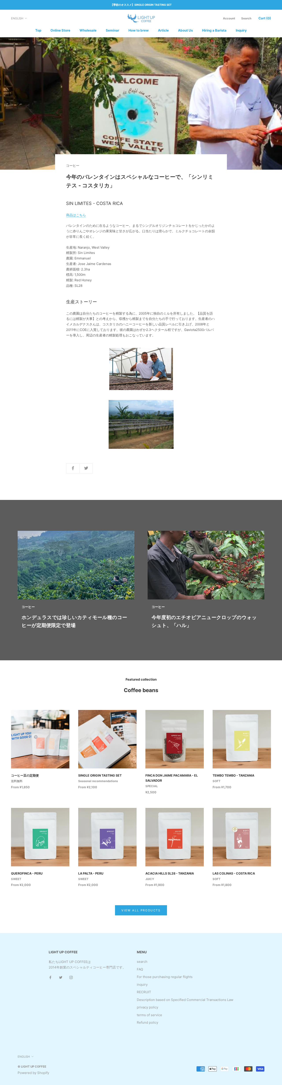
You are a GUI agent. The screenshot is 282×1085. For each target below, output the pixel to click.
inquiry (142, 984)
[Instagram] (71, 977)
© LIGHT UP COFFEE (32, 1066)
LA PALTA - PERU (90, 873)
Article (163, 30)
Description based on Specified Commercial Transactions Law (185, 1000)
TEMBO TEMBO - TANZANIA (233, 775)
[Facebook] (50, 977)
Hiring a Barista (214, 30)
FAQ (140, 969)
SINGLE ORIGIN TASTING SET (100, 775)
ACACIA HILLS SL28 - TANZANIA (169, 873)
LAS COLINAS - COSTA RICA (234, 873)
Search (246, 18)
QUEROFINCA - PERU (27, 873)
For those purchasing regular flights (165, 977)
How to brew (138, 30)
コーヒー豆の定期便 (25, 775)
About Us (185, 30)
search (142, 961)
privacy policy (147, 1007)
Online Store (60, 30)
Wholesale (88, 30)
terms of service (149, 1015)
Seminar (112, 30)
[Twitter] (60, 977)
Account (229, 18)
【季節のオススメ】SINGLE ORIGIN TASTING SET (141, 4)
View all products (140, 910)
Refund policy (147, 1022)
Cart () (264, 18)
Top (38, 30)
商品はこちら (76, 215)
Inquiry (241, 30)
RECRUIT (144, 992)
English (17, 18)
